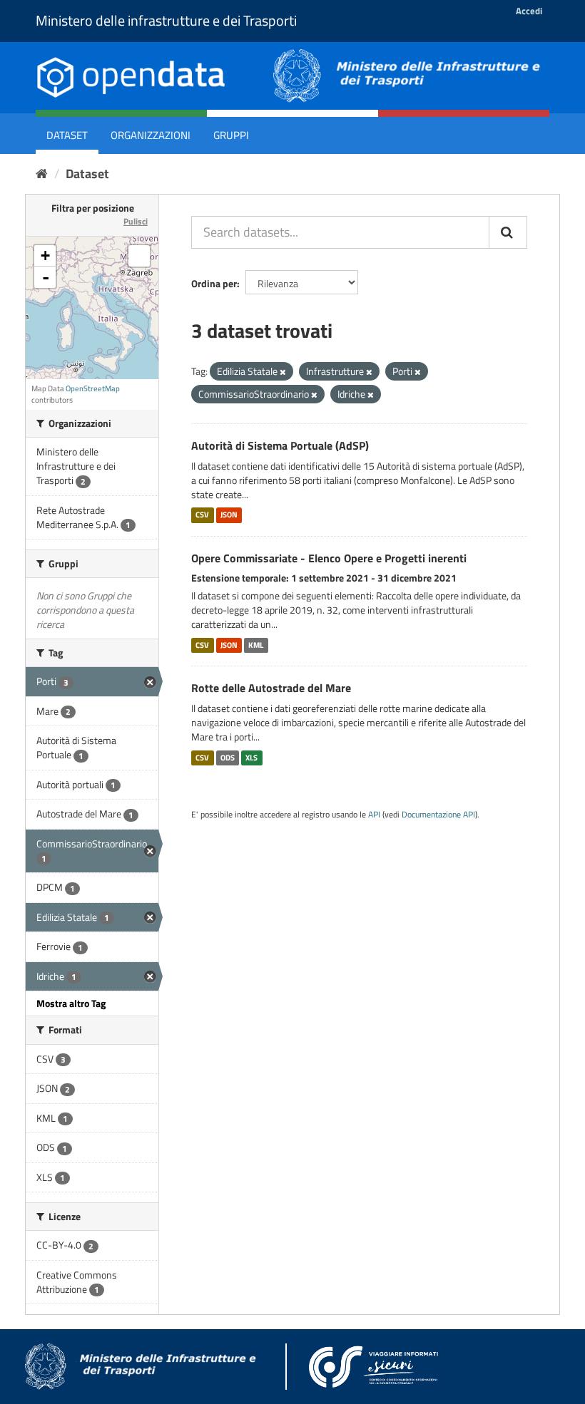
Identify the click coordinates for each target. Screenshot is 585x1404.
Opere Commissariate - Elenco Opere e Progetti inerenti (329, 558)
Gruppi (231, 135)
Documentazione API (438, 814)
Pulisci (135, 221)
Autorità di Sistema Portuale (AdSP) (280, 445)
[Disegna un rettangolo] (139, 256)
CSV (202, 515)
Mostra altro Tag (71, 1003)
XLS (251, 757)
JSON (229, 515)
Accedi (529, 11)
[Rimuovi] (283, 372)
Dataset (67, 135)
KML (255, 645)
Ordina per (214, 283)
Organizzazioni (150, 135)
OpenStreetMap (93, 388)
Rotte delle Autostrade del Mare (271, 687)
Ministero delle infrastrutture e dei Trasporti (166, 20)
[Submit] (508, 232)
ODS (227, 757)
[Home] (42, 173)
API (374, 814)
